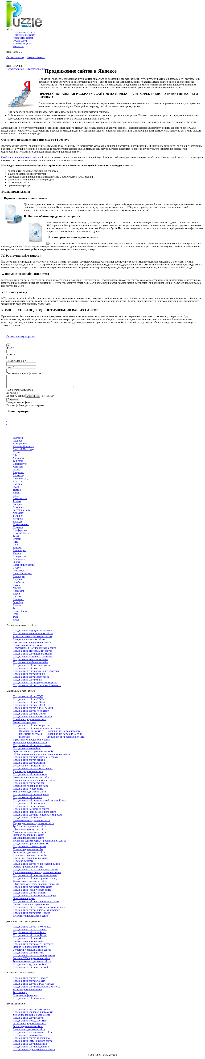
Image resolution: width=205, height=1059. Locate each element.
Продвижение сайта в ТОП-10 (29, 699)
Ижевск (17, 553)
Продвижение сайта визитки (28, 1017)
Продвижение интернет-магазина (31, 1009)
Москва (17, 588)
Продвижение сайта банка (27, 679)
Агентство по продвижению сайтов (32, 636)
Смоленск (18, 599)
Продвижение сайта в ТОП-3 (29, 705)
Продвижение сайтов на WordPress (32, 926)
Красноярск (19, 550)
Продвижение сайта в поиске (29, 998)
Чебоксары (19, 559)
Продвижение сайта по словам (29, 713)
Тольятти (18, 460)
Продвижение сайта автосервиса (31, 676)
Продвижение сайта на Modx (29, 938)
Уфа (15, 455)
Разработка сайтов (23, 37)
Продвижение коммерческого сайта (32, 1040)
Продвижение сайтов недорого (63, 731)
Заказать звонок (36, 57)
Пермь (16, 452)
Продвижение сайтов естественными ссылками (39, 907)
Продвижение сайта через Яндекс (31, 912)
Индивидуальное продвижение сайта (33, 823)
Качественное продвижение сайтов (32, 642)
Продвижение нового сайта (28, 788)
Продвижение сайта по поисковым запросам (37, 814)
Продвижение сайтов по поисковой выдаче (36, 863)
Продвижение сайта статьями (29, 783)
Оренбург (18, 602)
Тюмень (17, 489)
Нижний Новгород (23, 446)
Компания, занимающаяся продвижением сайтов (39, 840)
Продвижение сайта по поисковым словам (36, 901)
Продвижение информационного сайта (34, 811)
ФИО (10, 348)
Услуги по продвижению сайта (30, 742)
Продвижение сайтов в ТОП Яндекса (33, 983)
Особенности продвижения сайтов (20, 157)
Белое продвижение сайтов (28, 1026)
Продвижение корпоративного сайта (33, 1012)
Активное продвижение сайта (29, 832)
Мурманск (18, 512)
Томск (16, 536)
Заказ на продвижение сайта (28, 837)
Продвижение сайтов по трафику (31, 710)
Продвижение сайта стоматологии (32, 665)
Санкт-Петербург (22, 573)
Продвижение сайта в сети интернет (33, 944)
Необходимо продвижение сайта (30, 785)
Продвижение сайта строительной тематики (37, 685)
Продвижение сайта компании (29, 762)
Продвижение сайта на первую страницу (35, 878)
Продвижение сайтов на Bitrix (29, 932)
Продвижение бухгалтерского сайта (32, 886)
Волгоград (18, 475)
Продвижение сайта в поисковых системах (36, 728)
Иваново (17, 440)
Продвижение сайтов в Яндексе (30, 978)
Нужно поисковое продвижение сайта (34, 780)
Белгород (18, 437)
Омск (16, 486)
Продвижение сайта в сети (27, 797)
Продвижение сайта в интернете (31, 794)
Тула (15, 616)
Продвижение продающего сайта (31, 843)
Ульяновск (18, 507)
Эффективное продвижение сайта (31, 739)
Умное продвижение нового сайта (31, 1014)
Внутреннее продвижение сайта (30, 858)
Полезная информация (25, 995)
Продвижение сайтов (24, 32)
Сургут (17, 567)
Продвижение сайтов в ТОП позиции (33, 707)
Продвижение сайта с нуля (27, 817)
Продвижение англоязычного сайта (32, 1032)
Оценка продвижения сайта (28, 866)
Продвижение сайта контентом (30, 774)
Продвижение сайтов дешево (29, 759)
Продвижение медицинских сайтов (32, 630)
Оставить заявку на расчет (20, 336)
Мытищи (18, 466)
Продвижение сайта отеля (27, 668)
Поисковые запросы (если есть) (23, 373)
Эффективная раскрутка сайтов (30, 829)
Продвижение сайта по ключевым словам (35, 757)
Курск (16, 619)
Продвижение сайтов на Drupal (30, 935)
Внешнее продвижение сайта (29, 1029)
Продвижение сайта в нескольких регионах (37, 986)
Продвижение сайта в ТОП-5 (29, 702)
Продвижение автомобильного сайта (33, 656)
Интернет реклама (23, 860)
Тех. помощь (20, 992)
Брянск (16, 562)
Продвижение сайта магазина (29, 803)
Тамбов (17, 501)
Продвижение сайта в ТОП (28, 696)
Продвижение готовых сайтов (29, 846)
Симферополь (20, 530)
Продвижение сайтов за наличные (31, 1038)
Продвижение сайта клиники (29, 673)
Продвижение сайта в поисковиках (32, 745)
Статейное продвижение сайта (29, 719)
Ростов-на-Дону (21, 510)
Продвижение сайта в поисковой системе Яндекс (40, 800)
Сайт (10, 367)
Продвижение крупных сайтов (30, 964)
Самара (17, 596)
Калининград (20, 478)
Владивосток (20, 463)
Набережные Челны (24, 564)
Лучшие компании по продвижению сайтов (37, 872)
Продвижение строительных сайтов (32, 650)
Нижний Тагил (21, 533)
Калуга (16, 492)
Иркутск (17, 481)
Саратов (17, 484)
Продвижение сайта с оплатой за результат (36, 910)
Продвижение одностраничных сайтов (34, 1049)
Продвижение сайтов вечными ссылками (35, 869)
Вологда (17, 521)
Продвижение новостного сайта (30, 659)
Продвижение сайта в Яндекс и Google (34, 895)
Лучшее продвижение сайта (28, 771)
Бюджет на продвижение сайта (30, 946)
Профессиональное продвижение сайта (34, 647)
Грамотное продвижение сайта (29, 1023)
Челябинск (19, 582)
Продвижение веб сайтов (27, 748)
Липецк (17, 605)
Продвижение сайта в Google (29, 980)
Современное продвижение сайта (31, 820)
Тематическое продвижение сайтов (32, 961)
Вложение (12, 392)
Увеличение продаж (24, 898)
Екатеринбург (20, 443)
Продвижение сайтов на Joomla (30, 929)
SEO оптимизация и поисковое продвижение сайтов (41, 754)
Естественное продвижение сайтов (32, 949)
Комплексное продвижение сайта (31, 777)
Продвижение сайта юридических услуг (35, 682)
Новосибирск (20, 611)
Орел (15, 613)
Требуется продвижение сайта (29, 826)
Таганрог (18, 515)
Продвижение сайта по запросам (31, 725)
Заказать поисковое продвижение (31, 904)
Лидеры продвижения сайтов (29, 639)
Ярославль (18, 590)
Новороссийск (21, 524)
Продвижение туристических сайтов (33, 633)
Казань (16, 585)
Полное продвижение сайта (28, 849)
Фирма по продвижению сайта (30, 881)
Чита (15, 541)
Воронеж (18, 579)
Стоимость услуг (22, 43)
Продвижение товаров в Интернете (32, 716)
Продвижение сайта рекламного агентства (36, 671)
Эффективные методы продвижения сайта (36, 884)
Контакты (18, 46)
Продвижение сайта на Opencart (30, 967)
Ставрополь (19, 556)
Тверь (16, 608)
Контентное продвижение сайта (30, 915)
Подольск (18, 527)
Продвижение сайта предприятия (31, 1046)
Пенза (16, 495)
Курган (17, 538)
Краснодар (19, 576)
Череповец (19, 570)
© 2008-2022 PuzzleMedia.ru (102, 1055)
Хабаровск (19, 458)
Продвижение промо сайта (27, 1035)
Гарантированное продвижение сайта (33, 751)
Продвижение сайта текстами (29, 806)
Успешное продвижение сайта (29, 791)
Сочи (16, 544)
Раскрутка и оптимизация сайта (30, 765)
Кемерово (18, 518)
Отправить (13, 399)
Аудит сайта (20, 40)
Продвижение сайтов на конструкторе (34, 955)
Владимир (18, 472)
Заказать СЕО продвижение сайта (31, 958)
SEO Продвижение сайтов (27, 989)
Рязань (16, 469)
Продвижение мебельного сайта (30, 662)
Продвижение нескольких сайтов (31, 809)
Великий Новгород (23, 449)
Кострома (18, 504)
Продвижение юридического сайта (32, 889)
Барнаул (17, 547)
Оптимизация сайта (24, 35)
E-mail (10, 354)
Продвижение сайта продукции (30, 1043)
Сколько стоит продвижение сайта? (65, 736)
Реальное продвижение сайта (29, 852)
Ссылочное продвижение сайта (30, 855)
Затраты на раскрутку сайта (28, 645)
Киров (16, 593)
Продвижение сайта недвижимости (32, 653)
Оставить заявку (15, 57)
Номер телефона (16, 360)
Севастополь (20, 498)
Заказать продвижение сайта (28, 941)
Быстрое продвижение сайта (28, 835)
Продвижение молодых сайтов (30, 1020)
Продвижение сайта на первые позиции (35, 875)
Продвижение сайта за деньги (29, 892)
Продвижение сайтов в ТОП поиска (33, 768)
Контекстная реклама (24, 722)
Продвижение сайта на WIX (28, 952)
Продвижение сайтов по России (64, 733)
